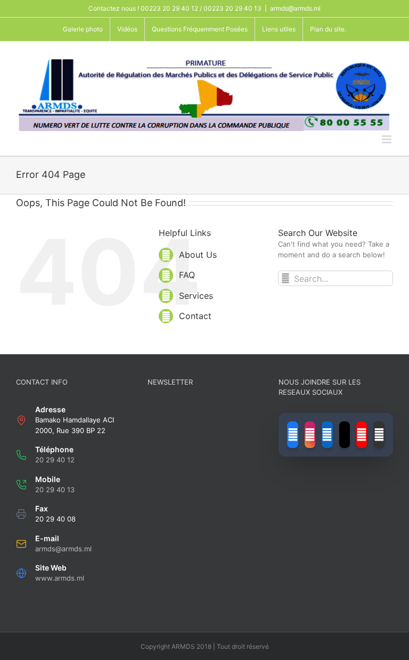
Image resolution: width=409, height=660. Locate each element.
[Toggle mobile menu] (387, 139)
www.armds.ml (59, 578)
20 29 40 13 (55, 489)
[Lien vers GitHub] (378, 434)
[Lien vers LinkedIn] (327, 434)
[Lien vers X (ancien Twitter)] (344, 434)
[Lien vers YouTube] (361, 434)
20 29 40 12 (55, 459)
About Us (198, 254)
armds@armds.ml (295, 8)
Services (196, 295)
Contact (195, 316)
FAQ (187, 275)
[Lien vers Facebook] (292, 434)
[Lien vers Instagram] (310, 434)
